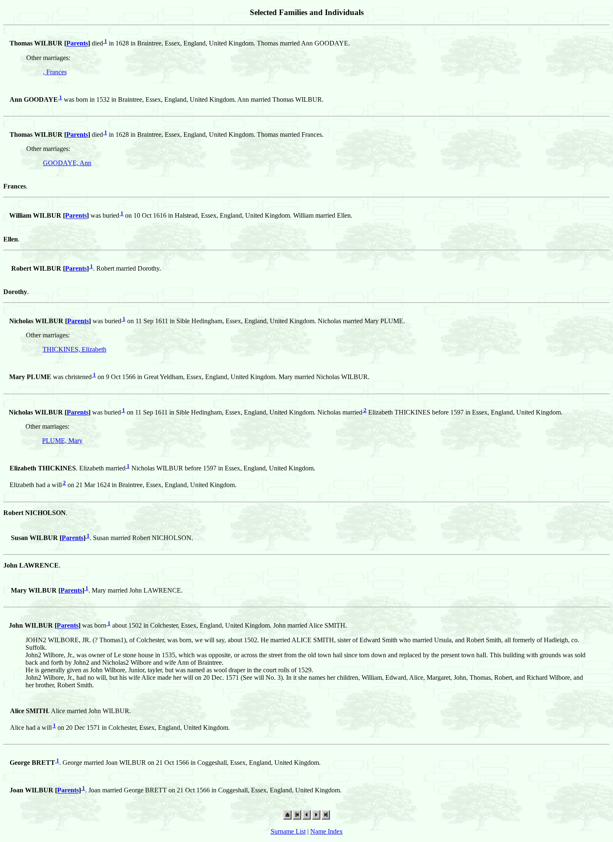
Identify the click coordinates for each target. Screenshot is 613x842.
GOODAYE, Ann (67, 162)
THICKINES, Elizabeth (74, 349)
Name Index (326, 831)
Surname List (288, 831)
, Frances (55, 71)
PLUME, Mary (62, 440)
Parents (77, 43)
